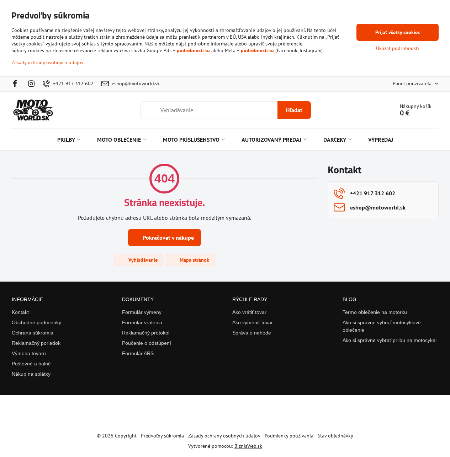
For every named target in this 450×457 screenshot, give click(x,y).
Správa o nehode (251, 333)
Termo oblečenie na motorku (375, 312)
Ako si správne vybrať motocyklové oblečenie (382, 326)
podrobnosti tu (193, 50)
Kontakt (20, 312)
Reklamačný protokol (145, 333)
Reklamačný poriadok (36, 343)
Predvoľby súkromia (162, 435)
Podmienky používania (289, 435)
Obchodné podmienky (36, 322)
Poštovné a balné (31, 363)
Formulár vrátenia (142, 322)
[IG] (31, 83)
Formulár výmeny (142, 312)
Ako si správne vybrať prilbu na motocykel (389, 340)
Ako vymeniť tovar (252, 322)
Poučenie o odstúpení (146, 343)
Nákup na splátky (31, 374)
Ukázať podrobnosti (397, 48)
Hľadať (294, 110)
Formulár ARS (138, 353)
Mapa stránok (193, 260)
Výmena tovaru (29, 353)
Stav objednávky (335, 435)
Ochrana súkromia (32, 333)
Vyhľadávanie (142, 260)
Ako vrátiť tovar (249, 312)
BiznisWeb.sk (248, 446)
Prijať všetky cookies (397, 32)
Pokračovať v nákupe (168, 237)
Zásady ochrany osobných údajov (224, 435)
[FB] (17, 83)
